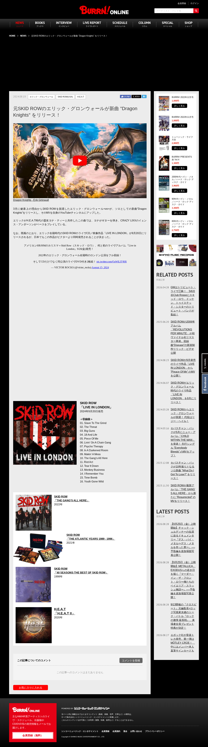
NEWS (23, 36)
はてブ (144, 96)
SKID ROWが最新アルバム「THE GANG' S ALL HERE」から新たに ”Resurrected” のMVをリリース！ (183, 493)
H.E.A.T (80, 97)
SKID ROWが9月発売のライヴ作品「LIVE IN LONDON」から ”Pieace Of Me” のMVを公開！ (183, 368)
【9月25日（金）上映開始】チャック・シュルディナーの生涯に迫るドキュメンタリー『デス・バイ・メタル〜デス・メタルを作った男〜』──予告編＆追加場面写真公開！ (183, 539)
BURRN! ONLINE (104, 9)
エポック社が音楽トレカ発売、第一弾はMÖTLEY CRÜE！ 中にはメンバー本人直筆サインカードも (183, 643)
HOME (12, 36)
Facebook (205, 384)
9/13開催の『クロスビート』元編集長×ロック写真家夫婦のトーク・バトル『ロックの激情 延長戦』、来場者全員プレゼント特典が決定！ (183, 616)
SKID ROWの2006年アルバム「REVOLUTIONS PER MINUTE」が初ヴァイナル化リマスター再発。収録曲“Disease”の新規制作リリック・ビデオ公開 (183, 337)
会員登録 (105, 731)
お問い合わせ (136, 731)
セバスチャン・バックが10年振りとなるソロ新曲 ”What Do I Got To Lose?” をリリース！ (183, 470)
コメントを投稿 (131, 660)
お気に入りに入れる (30, 687)
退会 (125, 731)
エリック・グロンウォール (41, 97)
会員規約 (116, 731)
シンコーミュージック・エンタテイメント (92, 708)
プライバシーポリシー (155, 731)
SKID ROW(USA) (65, 97)
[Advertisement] (104, 62)
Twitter (136, 96)
